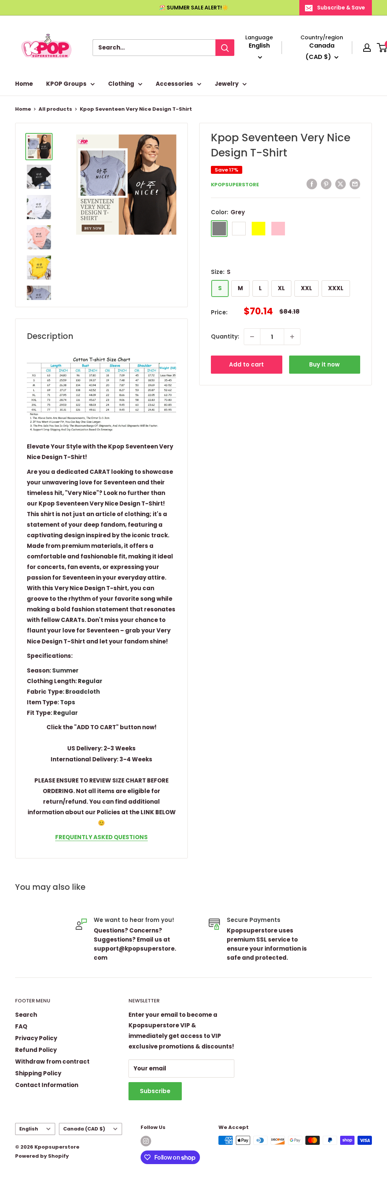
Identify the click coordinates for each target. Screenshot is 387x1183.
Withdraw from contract (52, 1061)
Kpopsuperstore (235, 184)
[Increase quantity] (292, 337)
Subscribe (155, 1091)
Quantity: (225, 336)
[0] (382, 47)
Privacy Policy (36, 1038)
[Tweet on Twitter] (340, 183)
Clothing (121, 84)
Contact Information (46, 1085)
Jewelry (226, 84)
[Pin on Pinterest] (326, 183)
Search (26, 1015)
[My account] (367, 47)
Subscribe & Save (341, 7)
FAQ (21, 1026)
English (28, 1129)
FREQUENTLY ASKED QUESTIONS (101, 837)
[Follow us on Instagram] (146, 1141)
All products (55, 109)
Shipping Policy (38, 1073)
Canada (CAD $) (84, 1129)
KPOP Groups (66, 84)
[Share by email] (355, 183)
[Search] (224, 47)
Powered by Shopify (42, 1156)
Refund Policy (36, 1050)
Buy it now (324, 364)
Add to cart (246, 364)
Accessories (174, 84)
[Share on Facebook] (312, 183)
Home (24, 84)
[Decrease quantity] (252, 337)
